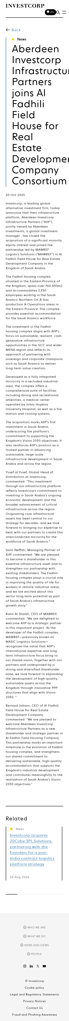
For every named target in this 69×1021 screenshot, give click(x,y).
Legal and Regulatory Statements (34, 994)
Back (16, 30)
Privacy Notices (34, 1001)
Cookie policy (34, 987)
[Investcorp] (25, 5)
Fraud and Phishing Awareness (34, 1014)
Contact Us (34, 1008)
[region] (34, 894)
